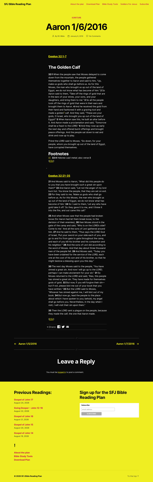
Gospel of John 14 (23, 433)
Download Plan (93, 4)
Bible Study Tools (110, 4)
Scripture (76, 18)
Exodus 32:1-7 (57, 56)
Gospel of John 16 (23, 416)
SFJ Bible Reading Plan (17, 4)
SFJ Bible (61, 36)
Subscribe (144, 4)
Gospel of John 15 (23, 424)
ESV (51, 161)
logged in (62, 372)
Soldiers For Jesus (129, 4)
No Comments (95, 36)
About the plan (77, 4)
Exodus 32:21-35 (59, 175)
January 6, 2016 (76, 36)
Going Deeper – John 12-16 (28, 408)
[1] (49, 158)
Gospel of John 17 (23, 399)
